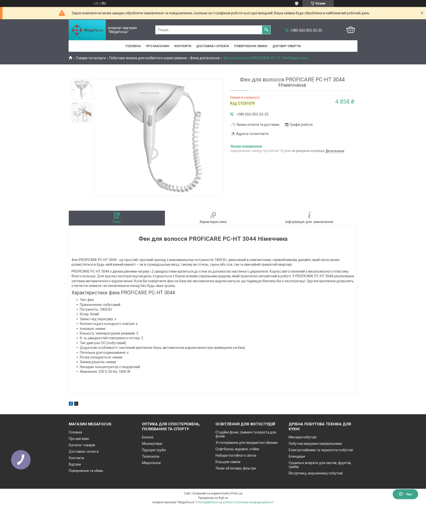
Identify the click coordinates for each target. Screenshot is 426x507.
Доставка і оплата (212, 46)
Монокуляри (152, 444)
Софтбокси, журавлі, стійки (237, 449)
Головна (133, 46)
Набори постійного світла (235, 455)
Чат (409, 494)
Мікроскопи (151, 463)
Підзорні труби (154, 450)
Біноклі (147, 437)
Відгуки (75, 464)
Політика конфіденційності (255, 502)
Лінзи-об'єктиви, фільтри (235, 468)
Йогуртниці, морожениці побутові (316, 473)
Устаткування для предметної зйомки (246, 443)
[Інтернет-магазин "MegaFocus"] (87, 29)
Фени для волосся (205, 58)
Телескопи (150, 456)
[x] (76, 404)
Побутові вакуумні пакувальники (315, 444)
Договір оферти (286, 46)
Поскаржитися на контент (215, 502)
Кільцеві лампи (227, 462)
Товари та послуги (91, 58)
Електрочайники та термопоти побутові (321, 450)
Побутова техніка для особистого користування (148, 58)
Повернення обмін (250, 46)
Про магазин (157, 46)
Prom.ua (236, 493)
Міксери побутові (303, 437)
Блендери (297, 456)
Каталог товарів (82, 445)
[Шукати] (266, 30)
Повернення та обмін (86, 471)
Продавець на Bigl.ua (213, 498)
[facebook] (71, 404)
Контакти (182, 46)
